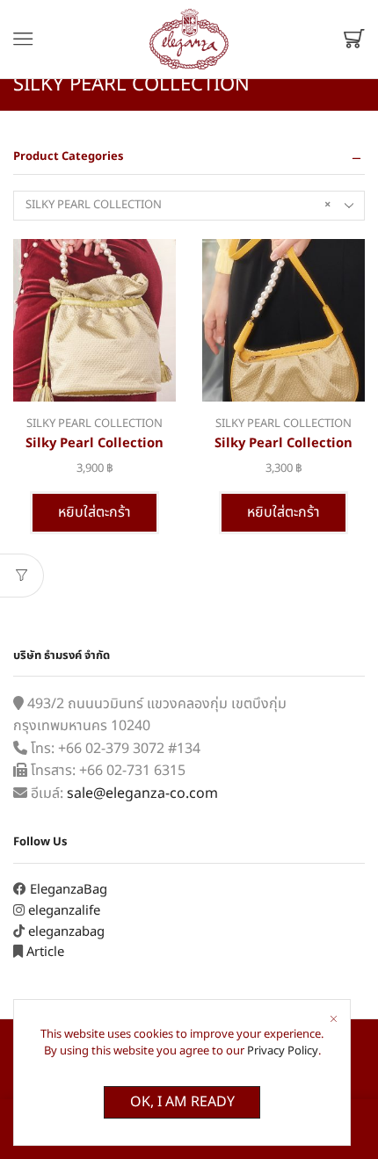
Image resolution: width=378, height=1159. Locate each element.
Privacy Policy (282, 1051)
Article (45, 952)
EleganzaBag (68, 890)
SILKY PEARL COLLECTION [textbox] (178, 205)
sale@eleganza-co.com (142, 793)
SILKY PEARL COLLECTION (94, 423)
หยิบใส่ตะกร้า (94, 512)
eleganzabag (66, 932)
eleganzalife (64, 911)
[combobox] (189, 206)
